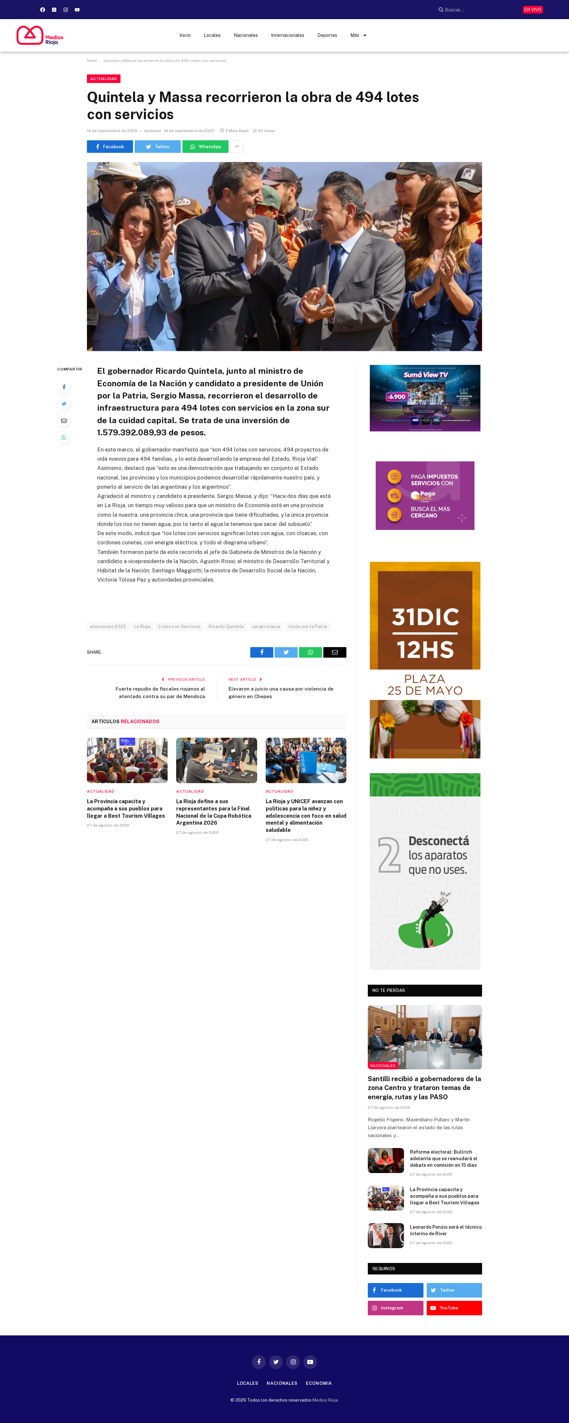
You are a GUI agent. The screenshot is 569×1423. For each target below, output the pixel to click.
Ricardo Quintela (226, 626)
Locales (212, 35)
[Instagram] (65, 9)
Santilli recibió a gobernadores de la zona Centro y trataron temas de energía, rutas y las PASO (424, 1088)
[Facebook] (42, 9)
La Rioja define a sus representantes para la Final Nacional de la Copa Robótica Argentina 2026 (213, 812)
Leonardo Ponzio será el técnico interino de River (446, 1230)
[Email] (63, 420)
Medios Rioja (325, 1400)
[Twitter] (63, 403)
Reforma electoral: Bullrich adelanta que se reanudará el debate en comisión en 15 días (443, 1158)
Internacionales (287, 35)
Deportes (327, 35)
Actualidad (103, 78)
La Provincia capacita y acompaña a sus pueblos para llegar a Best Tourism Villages (126, 808)
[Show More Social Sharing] (236, 146)
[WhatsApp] (63, 437)
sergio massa (266, 626)
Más (354, 35)
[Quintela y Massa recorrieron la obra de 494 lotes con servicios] (284, 256)
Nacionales (246, 35)
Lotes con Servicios (180, 626)
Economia (319, 1383)
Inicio (185, 35)
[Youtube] (77, 9)
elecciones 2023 (108, 626)
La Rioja (142, 626)
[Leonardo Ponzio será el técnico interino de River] (386, 1235)
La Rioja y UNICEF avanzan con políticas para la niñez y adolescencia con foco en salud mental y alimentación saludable (306, 815)
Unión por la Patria (307, 626)
